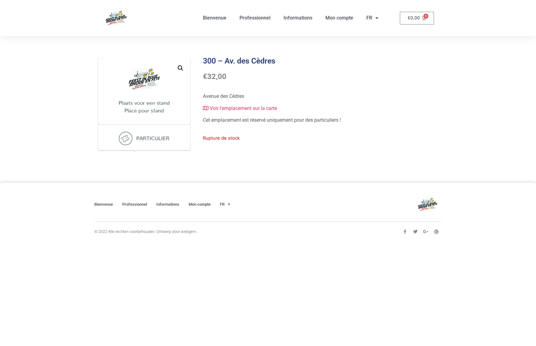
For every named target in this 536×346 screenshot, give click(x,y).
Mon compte (339, 18)
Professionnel (254, 18)
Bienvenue (214, 18)
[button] (180, 68)
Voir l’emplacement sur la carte (242, 108)
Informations (298, 18)
